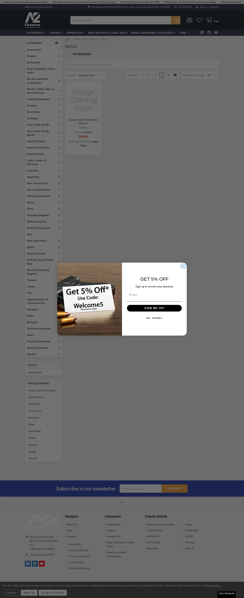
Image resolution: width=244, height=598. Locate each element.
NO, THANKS (154, 318)
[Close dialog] (183, 266)
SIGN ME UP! (154, 308)
